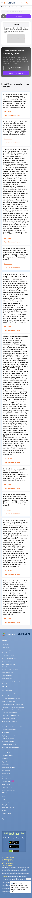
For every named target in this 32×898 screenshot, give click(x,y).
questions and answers (12, 6)
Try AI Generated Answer (12, 115)
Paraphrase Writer (7, 787)
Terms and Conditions (8, 807)
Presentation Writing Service (9, 658)
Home (2, 6)
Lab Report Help (6, 650)
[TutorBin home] (9, 3)
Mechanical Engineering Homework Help (13, 707)
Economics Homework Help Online (11, 747)
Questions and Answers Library (10, 669)
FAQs (3, 799)
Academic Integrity (7, 816)
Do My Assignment (7, 678)
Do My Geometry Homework (9, 721)
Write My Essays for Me (8, 741)
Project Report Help (7, 653)
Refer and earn (6, 781)
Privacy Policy (5, 805)
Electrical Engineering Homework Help (12, 704)
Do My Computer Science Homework (12, 726)
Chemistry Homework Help (9, 695)
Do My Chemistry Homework (9, 724)
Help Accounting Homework (9, 744)
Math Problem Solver (7, 672)
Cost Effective (6, 773)
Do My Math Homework (8, 718)
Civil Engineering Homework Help (11, 698)
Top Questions (6, 819)
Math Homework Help (8, 690)
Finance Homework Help (8, 701)
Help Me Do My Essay (8, 752)
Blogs (3, 796)
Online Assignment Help (8, 664)
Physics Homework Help (8, 693)
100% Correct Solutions (8, 767)
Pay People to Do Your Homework (11, 736)
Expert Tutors (5, 762)
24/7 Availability (6, 770)
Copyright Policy (6, 813)
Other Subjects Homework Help (10, 715)
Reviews (4, 810)
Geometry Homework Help (9, 750)
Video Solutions (6, 661)
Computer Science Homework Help (11, 710)
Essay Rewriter (6, 784)
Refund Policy (5, 802)
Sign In (23, 3)
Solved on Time (6, 776)
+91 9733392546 (8, 863)
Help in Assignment (7, 755)
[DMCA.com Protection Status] (14, 851)
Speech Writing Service (8, 655)
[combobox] (16, 12)
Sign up (28, 3)
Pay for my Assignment (8, 738)
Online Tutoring (6, 667)
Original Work (5, 764)
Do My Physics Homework (9, 729)
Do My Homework (7, 675)
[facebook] (19, 634)
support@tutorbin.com (10, 860)
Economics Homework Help (9, 712)
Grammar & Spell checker (8, 790)
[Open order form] (0, 5)
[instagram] (25, 634)
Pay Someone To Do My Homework (11, 681)
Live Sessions (5, 644)
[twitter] (28, 634)
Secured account (6, 778)
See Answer (8, 111)
